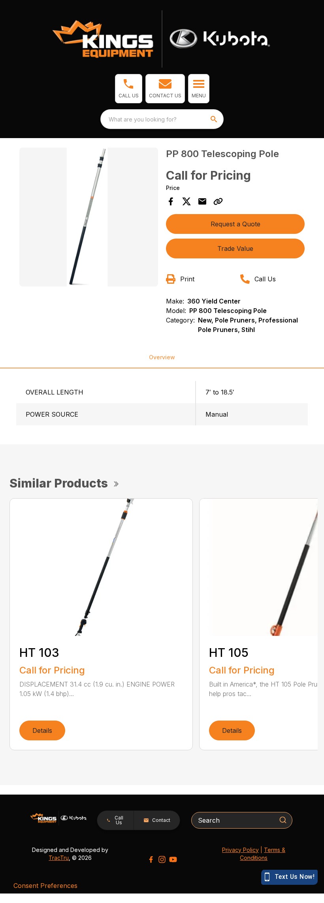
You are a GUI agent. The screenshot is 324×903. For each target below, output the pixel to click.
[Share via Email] (202, 201)
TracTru (59, 857)
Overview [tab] (162, 357)
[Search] (283, 820)
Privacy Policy (240, 849)
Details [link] (42, 730)
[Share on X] (186, 201)
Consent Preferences (45, 886)
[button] (128, 88)
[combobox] (162, 119)
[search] (214, 119)
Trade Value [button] (235, 248)
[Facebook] (151, 859)
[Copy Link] (218, 201)
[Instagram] (162, 859)
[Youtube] (173, 859)
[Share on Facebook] (170, 201)
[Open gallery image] (88, 217)
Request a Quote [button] (235, 224)
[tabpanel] (88, 218)
